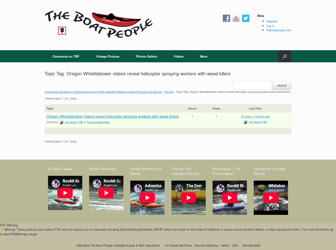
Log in (270, 26)
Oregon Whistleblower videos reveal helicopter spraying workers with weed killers (113, 116)
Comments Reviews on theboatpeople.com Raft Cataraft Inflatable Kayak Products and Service (103, 92)
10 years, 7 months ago (255, 116)
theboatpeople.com (278, 30)
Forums (169, 92)
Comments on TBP (66, 56)
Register (271, 21)
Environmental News (98, 122)
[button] (284, 56)
